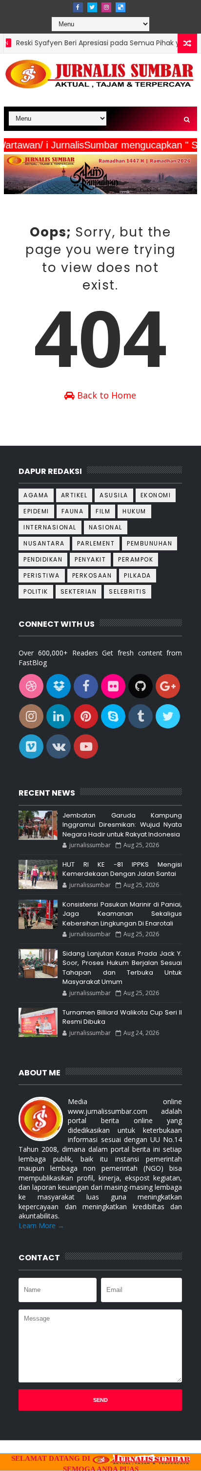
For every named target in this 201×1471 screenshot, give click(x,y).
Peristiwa (41, 575)
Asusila (114, 495)
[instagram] (106, 7)
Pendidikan (42, 559)
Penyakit (90, 559)
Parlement (96, 543)
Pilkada (137, 575)
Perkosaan (92, 575)
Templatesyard (88, 1448)
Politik (35, 591)
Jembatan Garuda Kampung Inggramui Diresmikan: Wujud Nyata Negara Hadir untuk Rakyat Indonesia (122, 825)
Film (103, 511)
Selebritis (127, 591)
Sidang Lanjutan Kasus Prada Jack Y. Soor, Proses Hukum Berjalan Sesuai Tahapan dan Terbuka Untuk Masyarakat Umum (122, 968)
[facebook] (78, 7)
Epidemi (36, 511)
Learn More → (41, 1225)
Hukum (134, 511)
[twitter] (92, 7)
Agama (36, 495)
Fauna (72, 511)
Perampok (135, 559)
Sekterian (78, 591)
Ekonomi (156, 495)
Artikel (74, 495)
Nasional (105, 527)
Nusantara (44, 543)
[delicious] (120, 7)
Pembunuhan (149, 543)
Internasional (50, 527)
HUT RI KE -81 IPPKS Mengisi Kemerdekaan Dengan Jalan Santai (122, 869)
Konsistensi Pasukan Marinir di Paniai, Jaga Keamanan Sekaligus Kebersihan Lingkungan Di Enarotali (122, 914)
